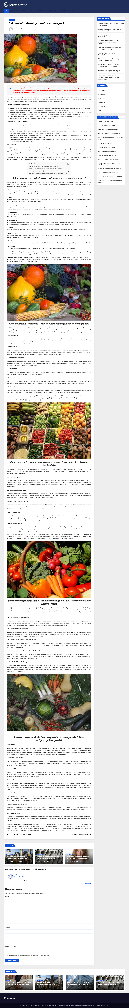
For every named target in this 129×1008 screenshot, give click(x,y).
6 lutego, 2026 (103, 987)
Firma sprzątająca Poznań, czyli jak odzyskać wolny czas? (78, 984)
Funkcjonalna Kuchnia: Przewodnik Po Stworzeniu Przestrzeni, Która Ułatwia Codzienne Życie (108, 77)
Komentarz (8, 896)
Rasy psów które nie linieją (111, 159)
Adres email (8, 937)
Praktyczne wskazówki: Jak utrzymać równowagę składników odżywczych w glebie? (48, 173)
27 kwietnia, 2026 (43, 987)
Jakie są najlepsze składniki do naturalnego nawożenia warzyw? (44, 166)
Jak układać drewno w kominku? (113, 176)
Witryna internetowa (10, 946)
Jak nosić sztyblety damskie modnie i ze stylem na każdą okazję (18, 984)
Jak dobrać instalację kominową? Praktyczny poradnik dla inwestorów (17, 858)
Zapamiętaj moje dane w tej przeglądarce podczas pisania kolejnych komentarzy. (28, 955)
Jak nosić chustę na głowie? (109, 155)
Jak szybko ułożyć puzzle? (109, 125)
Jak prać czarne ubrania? (109, 151)
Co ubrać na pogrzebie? (109, 121)
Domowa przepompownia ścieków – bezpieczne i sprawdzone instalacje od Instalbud (108, 42)
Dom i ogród (14, 11)
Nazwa (7, 927)
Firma (32, 11)
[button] (124, 11)
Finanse (24, 11)
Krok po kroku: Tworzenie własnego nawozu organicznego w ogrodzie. (45, 168)
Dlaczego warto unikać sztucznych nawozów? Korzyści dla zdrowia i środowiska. (48, 170)
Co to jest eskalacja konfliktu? (112, 133)
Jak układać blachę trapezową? (79, 834)
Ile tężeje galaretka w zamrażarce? (112, 168)
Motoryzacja (52, 11)
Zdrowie (63, 11)
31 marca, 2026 (73, 987)
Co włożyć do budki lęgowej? (110, 129)
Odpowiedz (88, 883)
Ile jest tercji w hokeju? (110, 147)
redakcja (20, 28)
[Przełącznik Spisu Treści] (68, 164)
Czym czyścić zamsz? (107, 143)
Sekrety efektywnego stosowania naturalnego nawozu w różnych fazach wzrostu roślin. (49, 171)
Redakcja (72, 11)
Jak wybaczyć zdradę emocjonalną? (111, 172)
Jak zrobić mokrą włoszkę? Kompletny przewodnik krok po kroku (78, 858)
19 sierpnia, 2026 (12, 987)
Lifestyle (41, 11)
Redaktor (19, 861)
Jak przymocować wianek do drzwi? (20, 834)
